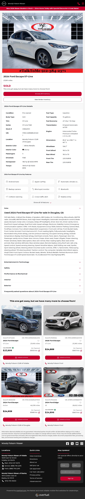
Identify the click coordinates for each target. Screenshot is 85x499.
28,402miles (77, 405)
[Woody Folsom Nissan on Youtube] (76, 443)
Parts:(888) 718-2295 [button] (12, 469)
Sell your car (34, 465)
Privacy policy (35, 475)
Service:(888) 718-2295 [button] (13, 466)
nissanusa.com (35, 481)
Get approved (35, 469)
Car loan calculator (37, 472)
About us (33, 462)
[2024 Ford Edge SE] (63, 382)
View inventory (35, 456)
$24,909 (7, 411)
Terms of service (36, 478)
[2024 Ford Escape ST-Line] (21, 320)
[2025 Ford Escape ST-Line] (63, 320)
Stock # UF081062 (51, 338)
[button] (79, 4)
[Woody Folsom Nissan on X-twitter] (71, 443)
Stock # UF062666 (51, 400)
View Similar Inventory (42, 99)
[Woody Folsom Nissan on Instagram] (81, 443)
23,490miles (35, 343)
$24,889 (49, 349)
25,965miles (77, 343)
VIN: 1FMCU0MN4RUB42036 (31, 338)
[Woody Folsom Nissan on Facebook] (66, 443)
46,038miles (35, 405)
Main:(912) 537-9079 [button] (12, 463)
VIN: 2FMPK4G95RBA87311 (73, 400)
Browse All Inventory (42, 94)
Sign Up (70, 478)
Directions (34, 459)
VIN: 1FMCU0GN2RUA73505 (31, 400)
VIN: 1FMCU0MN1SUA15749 (73, 338)
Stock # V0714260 (9, 338)
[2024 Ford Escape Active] (21, 382)
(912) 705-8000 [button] (10, 481)
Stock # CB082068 (9, 400)
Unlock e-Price (23, 357)
